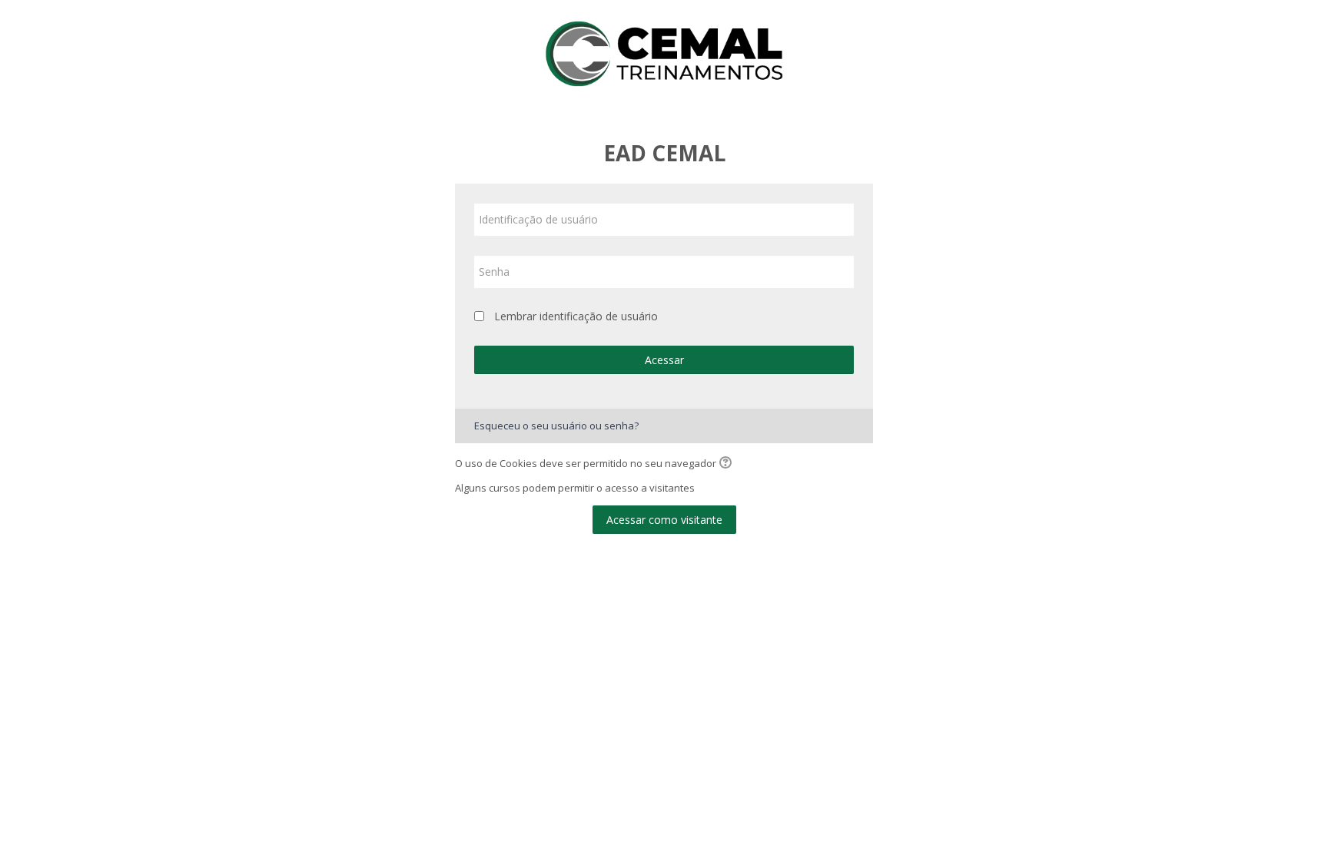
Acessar (664, 360)
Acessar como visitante (664, 519)
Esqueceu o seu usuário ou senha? (556, 425)
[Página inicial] (664, 52)
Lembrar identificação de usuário (576, 316)
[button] (728, 464)
